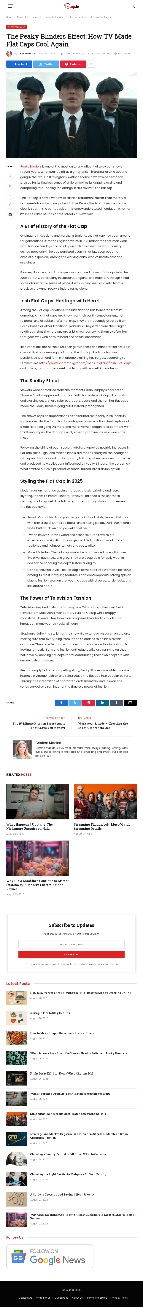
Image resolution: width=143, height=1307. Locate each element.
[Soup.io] (71, 6)
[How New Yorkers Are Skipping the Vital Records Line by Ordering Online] (16, 998)
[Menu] (10, 6)
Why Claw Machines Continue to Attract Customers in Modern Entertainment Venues (37, 885)
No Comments (104, 53)
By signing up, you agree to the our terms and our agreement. (73, 964)
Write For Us (43, 1298)
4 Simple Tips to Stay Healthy (50, 1013)
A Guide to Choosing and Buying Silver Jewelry (62, 1194)
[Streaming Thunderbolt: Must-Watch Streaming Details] (105, 802)
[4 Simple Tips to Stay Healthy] (16, 1018)
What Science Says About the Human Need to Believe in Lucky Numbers (78, 1053)
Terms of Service (97, 1298)
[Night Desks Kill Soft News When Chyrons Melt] (16, 1078)
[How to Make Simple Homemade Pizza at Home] (16, 1038)
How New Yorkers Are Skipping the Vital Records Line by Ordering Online (80, 993)
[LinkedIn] (10, 195)
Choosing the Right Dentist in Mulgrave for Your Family (68, 1174)
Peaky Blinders (31, 166)
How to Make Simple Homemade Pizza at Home (62, 1033)
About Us (77, 1298)
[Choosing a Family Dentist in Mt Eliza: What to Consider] (16, 1159)
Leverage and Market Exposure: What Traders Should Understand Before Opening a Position (79, 1135)
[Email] (10, 214)
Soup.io (10, 17)
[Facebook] (10, 176)
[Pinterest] (10, 205)
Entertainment (33, 17)
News (20, 17)
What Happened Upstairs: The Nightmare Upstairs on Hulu (29, 826)
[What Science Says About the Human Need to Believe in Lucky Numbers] (16, 1058)
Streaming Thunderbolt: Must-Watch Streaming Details (102, 826)
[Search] (133, 6)
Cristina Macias (26, 53)
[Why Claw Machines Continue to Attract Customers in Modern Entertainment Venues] (37, 858)
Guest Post (61, 1298)
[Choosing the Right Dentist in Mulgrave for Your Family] (16, 1179)
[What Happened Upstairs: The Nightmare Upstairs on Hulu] (37, 802)
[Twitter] (10, 186)
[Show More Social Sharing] (91, 64)
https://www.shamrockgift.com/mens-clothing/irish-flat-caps (85, 363)
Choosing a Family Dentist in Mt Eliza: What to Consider (68, 1154)
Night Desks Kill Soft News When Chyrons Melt (62, 1073)
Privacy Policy (96, 964)
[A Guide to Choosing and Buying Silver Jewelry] (16, 1199)
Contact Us (25, 1298)
